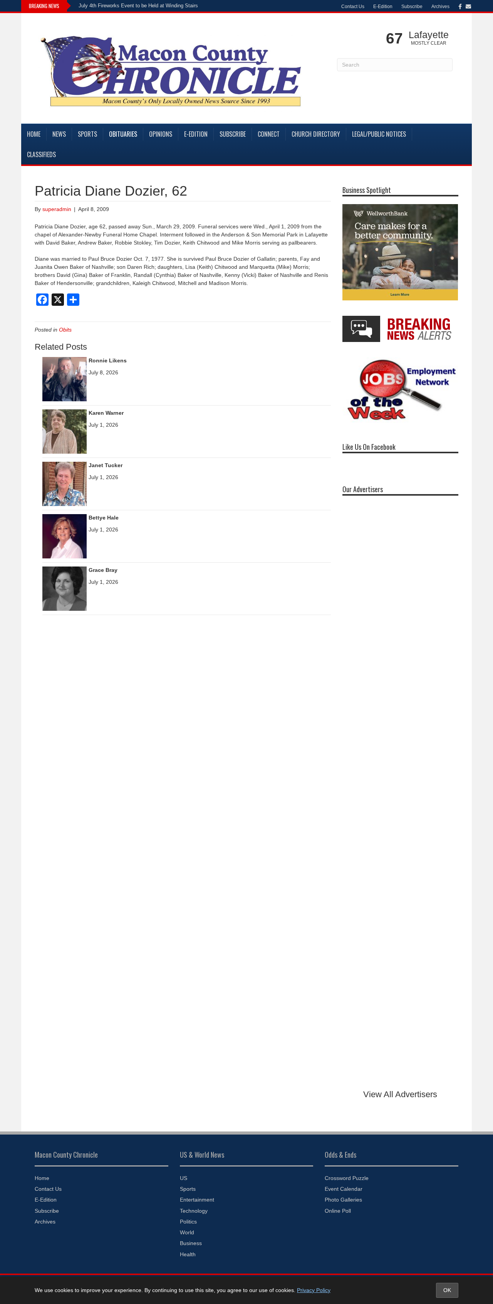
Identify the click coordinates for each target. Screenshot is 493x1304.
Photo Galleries (343, 1200)
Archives (440, 6)
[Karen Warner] (64, 431)
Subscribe (412, 6)
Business (191, 1243)
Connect (269, 134)
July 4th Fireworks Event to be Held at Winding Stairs (138, 5)
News (59, 134)
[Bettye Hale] (64, 536)
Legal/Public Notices (379, 134)
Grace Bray (103, 570)
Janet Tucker (105, 465)
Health (188, 1254)
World (187, 1232)
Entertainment (197, 1200)
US (183, 1178)
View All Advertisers (400, 1094)
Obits (65, 330)
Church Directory (316, 134)
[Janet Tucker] (64, 483)
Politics (188, 1222)
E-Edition (382, 6)
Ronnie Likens (108, 360)
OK (447, 1290)
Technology (194, 1211)
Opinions (160, 134)
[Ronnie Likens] (64, 378)
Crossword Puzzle (347, 1178)
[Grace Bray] (64, 588)
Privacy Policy (313, 1290)
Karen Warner (106, 413)
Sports (87, 134)
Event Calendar (343, 1189)
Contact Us (352, 6)
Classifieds (41, 154)
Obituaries (123, 134)
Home (33, 134)
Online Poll (338, 1211)
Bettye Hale (104, 518)
